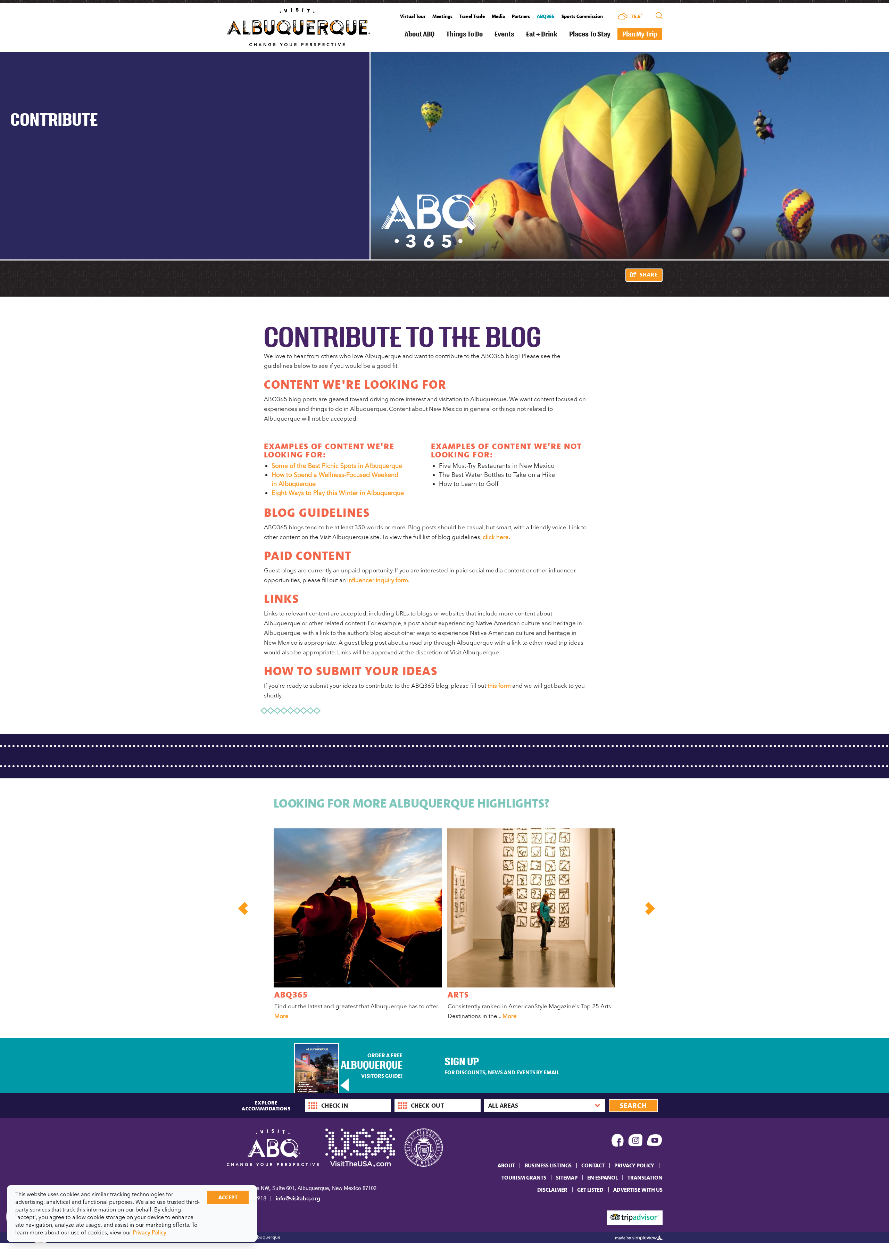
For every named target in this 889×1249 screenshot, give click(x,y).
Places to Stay (589, 34)
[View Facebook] (618, 1142)
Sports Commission (582, 16)
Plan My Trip (639, 34)
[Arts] (531, 908)
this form (499, 685)
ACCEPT (228, 1197)
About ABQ (419, 34)
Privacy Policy (634, 1165)
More (281, 1015)
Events (504, 34)
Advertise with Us (638, 1189)
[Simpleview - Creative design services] (639, 1237)
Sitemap (567, 1177)
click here (496, 536)
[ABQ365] (358, 908)
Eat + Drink (541, 34)
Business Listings (548, 1165)
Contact (593, 1165)
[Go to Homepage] (298, 26)
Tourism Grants (523, 1177)
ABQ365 (546, 16)
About (506, 1165)
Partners (521, 16)
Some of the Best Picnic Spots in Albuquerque (337, 466)
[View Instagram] (635, 1142)
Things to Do (464, 34)
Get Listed (590, 1189)
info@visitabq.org (298, 1199)
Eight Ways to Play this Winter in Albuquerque (338, 493)
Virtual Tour (412, 16)
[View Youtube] (655, 1142)
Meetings (442, 16)
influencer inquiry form (377, 580)
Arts (458, 994)
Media (498, 16)
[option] (356, 925)
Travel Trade (472, 16)
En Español (602, 1177)
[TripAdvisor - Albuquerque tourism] (634, 1217)
